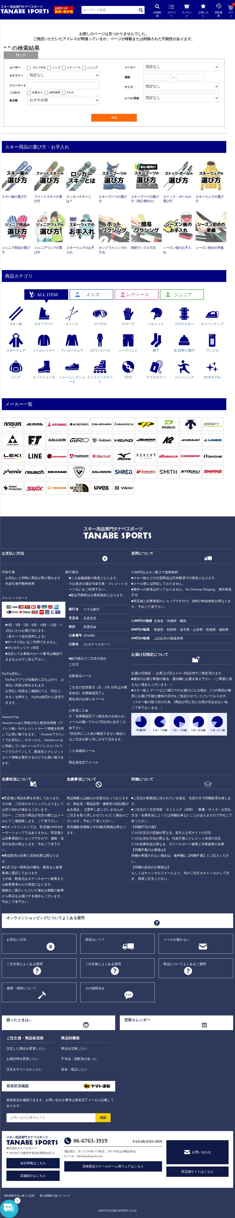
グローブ (128, 324)
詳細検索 (157, 14)
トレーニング (184, 377)
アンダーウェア (72, 350)
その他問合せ (95, 988)
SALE (70, 92)
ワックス (212, 350)
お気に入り (203, 14)
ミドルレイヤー (44, 350)
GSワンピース (100, 350)
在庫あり (37, 92)
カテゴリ (171, 14)
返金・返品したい (74, 1069)
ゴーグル (100, 324)
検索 (141, 10)
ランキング (187, 14)
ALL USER (39, 67)
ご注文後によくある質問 (103, 964)
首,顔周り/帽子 (184, 350)
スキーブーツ (43, 324)
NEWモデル (212, 377)
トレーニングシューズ (72, 379)
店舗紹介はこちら (33, 1175)
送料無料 (54, 92)
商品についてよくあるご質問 (184, 964)
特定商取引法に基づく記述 (19, 1195)
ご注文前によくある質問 (24, 964)
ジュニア (92, 67)
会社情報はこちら (33, 1163)
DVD (128, 377)
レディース (74, 67)
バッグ (16, 377)
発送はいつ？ (95, 939)
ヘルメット (156, 324)
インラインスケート (100, 379)
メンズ (56, 67)
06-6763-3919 (90, 1140)
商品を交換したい (74, 1048)
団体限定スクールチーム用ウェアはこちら (113, 1166)
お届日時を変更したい (22, 1059)
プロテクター (184, 324)
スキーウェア (15, 350)
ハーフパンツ (128, 350)
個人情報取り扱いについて (55, 1195)
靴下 (156, 350)
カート (231, 11)
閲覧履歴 (218, 14)
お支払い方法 (16, 939)
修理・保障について (21, 988)
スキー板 (15, 324)
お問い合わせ (201, 1152)
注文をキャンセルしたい (24, 1069)
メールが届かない (176, 939)
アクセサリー (156, 377)
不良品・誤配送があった (79, 1059)
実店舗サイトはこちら (197, 1171)
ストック (72, 324)
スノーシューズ (44, 377)
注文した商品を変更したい (25, 1048)
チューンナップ (212, 324)
